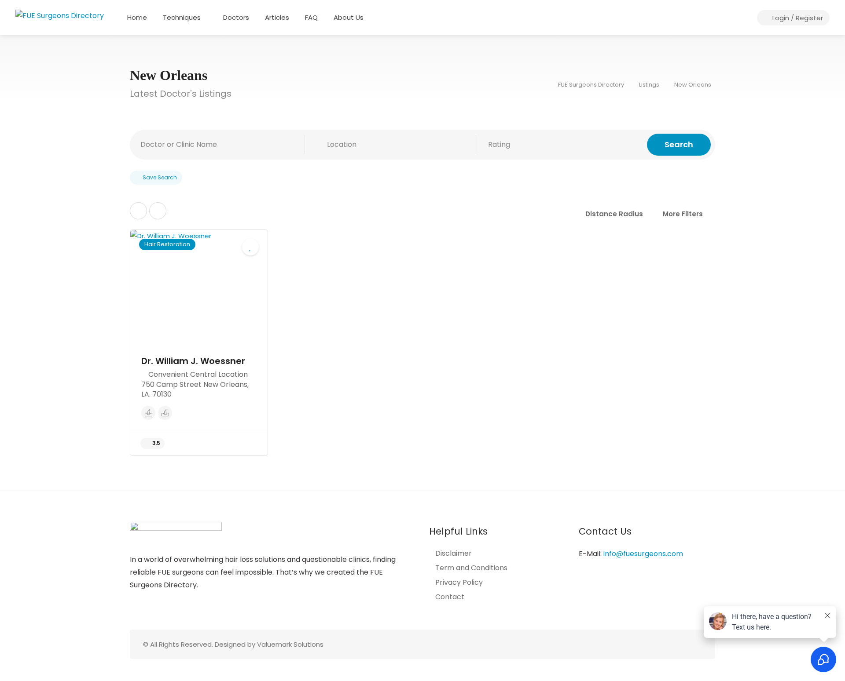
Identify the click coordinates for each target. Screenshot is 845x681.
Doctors (236, 17)
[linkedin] (696, 644)
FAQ (311, 17)
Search (679, 144)
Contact (449, 597)
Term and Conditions (471, 568)
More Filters (683, 214)
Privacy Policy (459, 582)
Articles (277, 17)
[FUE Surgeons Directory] (59, 15)
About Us (349, 17)
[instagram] (681, 644)
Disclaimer (453, 553)
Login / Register (797, 17)
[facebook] (667, 644)
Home (137, 17)
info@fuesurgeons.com (643, 554)
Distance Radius (614, 214)
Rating (499, 144)
